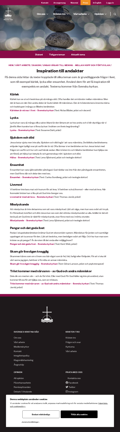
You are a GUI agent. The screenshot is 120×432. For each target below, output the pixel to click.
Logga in (110, 2)
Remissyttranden (22, 387)
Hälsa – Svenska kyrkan (22, 157)
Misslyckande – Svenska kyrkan (26, 220)
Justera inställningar (30, 422)
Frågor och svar (73, 342)
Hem (11, 65)
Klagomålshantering (23, 360)
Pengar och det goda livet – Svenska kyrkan (32, 243)
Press (85, 2)
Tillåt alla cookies (79, 414)
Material (74, 2)
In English (97, 2)
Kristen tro (71, 337)
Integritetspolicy (21, 355)
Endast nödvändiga (41, 414)
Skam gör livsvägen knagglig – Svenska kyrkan (33, 263)
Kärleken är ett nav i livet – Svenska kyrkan (32, 110)
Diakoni (39, 54)
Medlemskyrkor (21, 346)
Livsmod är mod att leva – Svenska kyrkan (31, 196)
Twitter (71, 387)
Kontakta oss (74, 378)
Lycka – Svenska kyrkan (22, 130)
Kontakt (44, 2)
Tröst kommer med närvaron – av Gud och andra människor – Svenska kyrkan (49, 283)
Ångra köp (19, 364)
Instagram (73, 391)
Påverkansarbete (22, 382)
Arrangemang (59, 2)
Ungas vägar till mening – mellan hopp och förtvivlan (76, 65)
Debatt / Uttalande (23, 391)
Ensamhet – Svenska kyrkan (24, 177)
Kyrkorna (70, 346)
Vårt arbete (22, 65)
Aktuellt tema (78, 54)
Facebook (73, 382)
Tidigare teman (57, 54)
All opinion (19, 378)
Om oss (17, 337)
